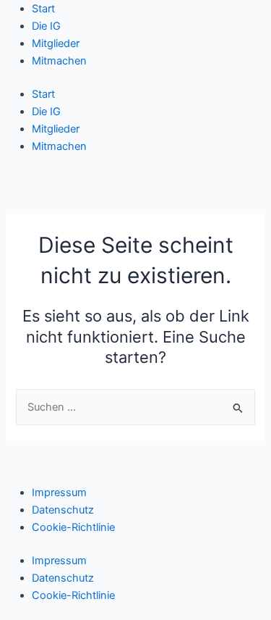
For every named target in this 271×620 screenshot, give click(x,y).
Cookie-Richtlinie (73, 527)
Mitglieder (55, 43)
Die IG (46, 26)
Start (43, 8)
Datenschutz (63, 509)
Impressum (59, 492)
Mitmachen (59, 60)
